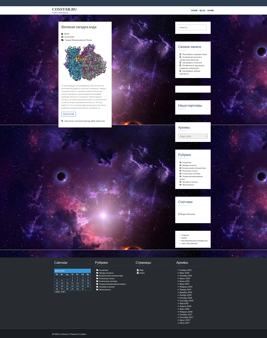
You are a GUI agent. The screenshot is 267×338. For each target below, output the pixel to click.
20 (62, 286)
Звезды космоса (189, 165)
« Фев (57, 292)
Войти (184, 238)
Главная (185, 235)
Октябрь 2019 (186, 275)
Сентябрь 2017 (186, 317)
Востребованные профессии (194, 240)
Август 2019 (185, 278)
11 (88, 280)
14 (67, 283)
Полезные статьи (190, 171)
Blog (202, 10)
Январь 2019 (185, 289)
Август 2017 (185, 320)
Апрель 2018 (185, 306)
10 (83, 280)
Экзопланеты (188, 184)
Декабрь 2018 (186, 292)
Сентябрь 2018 (186, 300)
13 (62, 283)
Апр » (63, 292)
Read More (68, 114)
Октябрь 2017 (186, 314)
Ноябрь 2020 (185, 270)
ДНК (93, 121)
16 (77, 283)
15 (72, 283)
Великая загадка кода (78, 27)
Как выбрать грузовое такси (194, 54)
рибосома (100, 121)
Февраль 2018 (186, 312)
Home (194, 10)
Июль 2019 (185, 281)
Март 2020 (184, 273)
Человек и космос (190, 182)
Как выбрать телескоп (192, 62)
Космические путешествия (194, 168)
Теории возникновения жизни (78, 40)
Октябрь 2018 (186, 298)
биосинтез (69, 121)
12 (57, 283)
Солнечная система (191, 173)
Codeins (82, 334)
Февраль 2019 (186, 287)
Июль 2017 (185, 323)
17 (83, 283)
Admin (66, 33)
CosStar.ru (64, 9)
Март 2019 (184, 284)
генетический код (82, 121)
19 (57, 286)
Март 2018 (184, 309)
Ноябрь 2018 (185, 295)
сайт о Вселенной (189, 243)
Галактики (186, 162)
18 (88, 283)
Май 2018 (184, 303)
